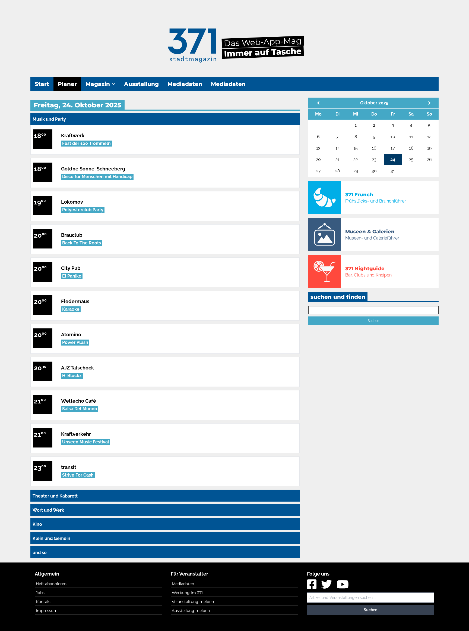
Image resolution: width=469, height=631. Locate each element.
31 (393, 170)
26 (429, 159)
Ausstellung (141, 84)
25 (411, 159)
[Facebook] (312, 586)
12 (429, 136)
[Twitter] (327, 586)
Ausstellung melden (191, 610)
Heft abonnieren (51, 583)
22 (355, 159)
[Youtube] (343, 586)
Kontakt (43, 601)
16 (374, 148)
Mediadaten (184, 84)
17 (393, 148)
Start (42, 84)
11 (411, 136)
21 (337, 159)
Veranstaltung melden (193, 601)
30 (374, 170)
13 (318, 148)
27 (318, 170)
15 (355, 148)
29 (355, 170)
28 (337, 170)
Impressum (47, 610)
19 (429, 148)
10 (393, 136)
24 (392, 159)
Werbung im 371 (187, 592)
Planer (67, 84)
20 (318, 159)
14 (337, 148)
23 (374, 159)
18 (411, 148)
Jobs (40, 592)
